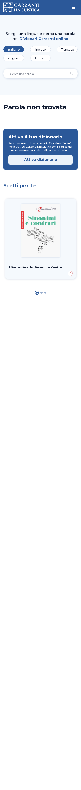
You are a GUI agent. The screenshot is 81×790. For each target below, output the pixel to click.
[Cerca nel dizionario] (71, 73)
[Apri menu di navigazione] (73, 7)
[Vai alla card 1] (37, 293)
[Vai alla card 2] (41, 293)
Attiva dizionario (40, 159)
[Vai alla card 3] (45, 293)
